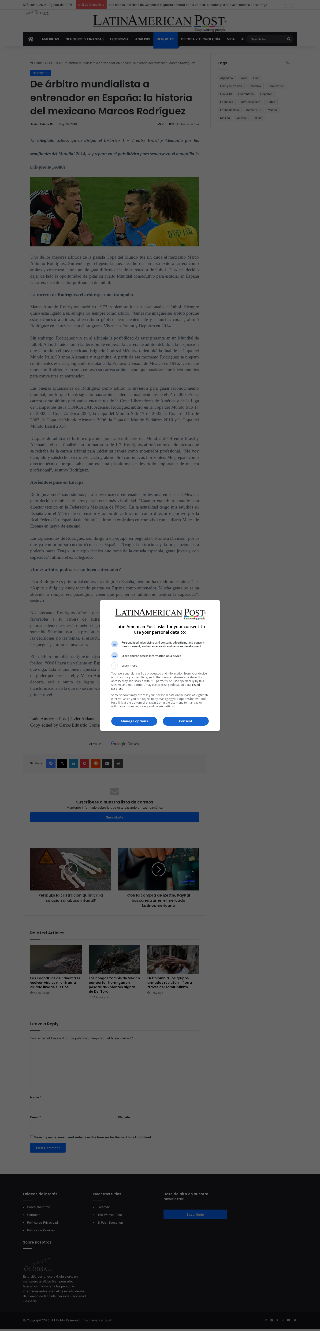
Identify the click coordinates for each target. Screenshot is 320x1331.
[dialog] (160, 665)
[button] (160, 665)
